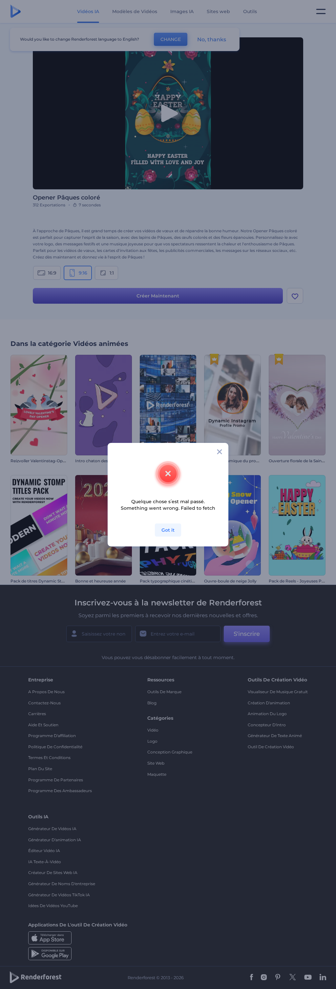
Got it (168, 530)
